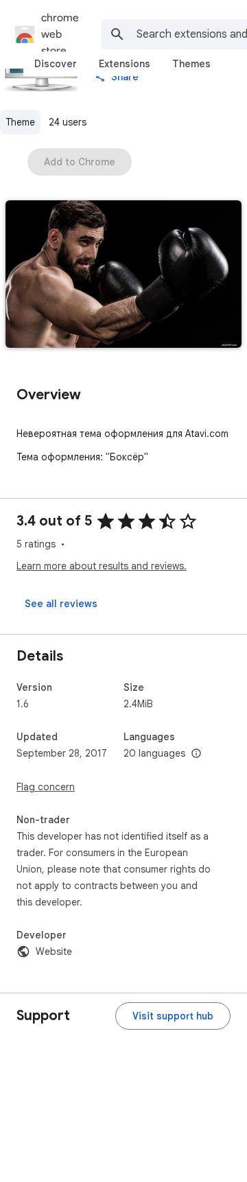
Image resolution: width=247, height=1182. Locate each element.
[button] (123, 275)
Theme (20, 122)
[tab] (55, 63)
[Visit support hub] (173, 1016)
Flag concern (45, 787)
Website (54, 951)
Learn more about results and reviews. (101, 566)
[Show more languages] (196, 754)
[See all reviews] (61, 603)
